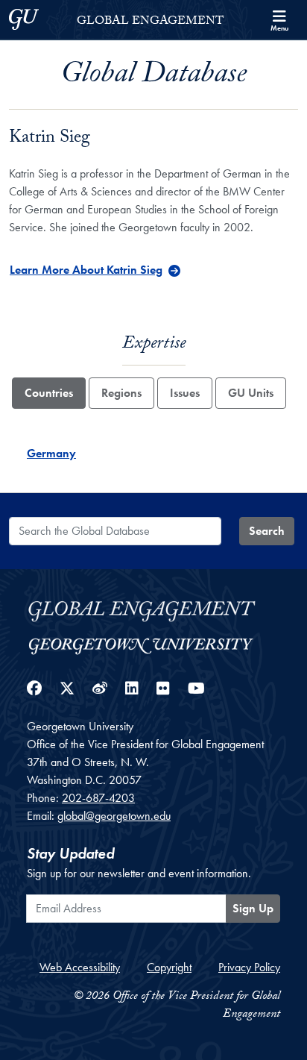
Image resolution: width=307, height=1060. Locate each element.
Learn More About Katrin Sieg (86, 269)
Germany (51, 453)
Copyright (169, 967)
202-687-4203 (98, 798)
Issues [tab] (185, 393)
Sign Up (252, 908)
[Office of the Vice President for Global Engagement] (153, 609)
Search (267, 531)
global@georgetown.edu (114, 816)
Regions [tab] (121, 393)
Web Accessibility (79, 967)
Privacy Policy (249, 967)
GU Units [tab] (250, 393)
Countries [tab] (49, 393)
